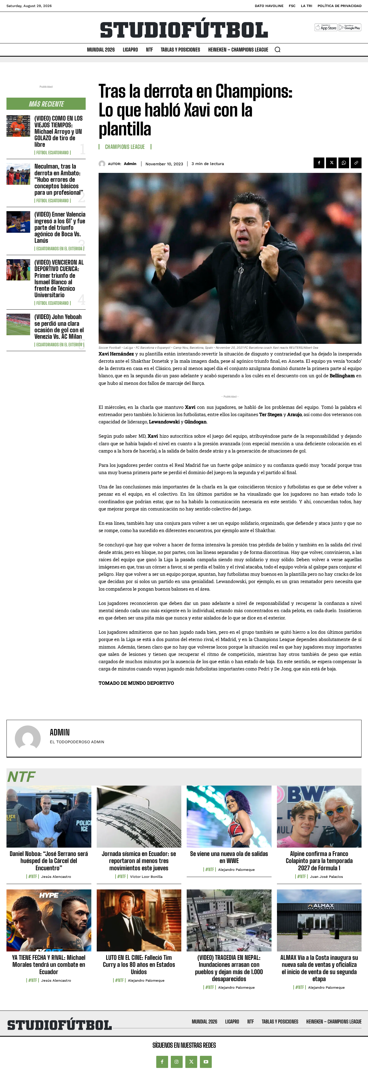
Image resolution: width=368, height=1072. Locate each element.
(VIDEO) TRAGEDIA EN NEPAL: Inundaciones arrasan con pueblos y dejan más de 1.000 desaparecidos (229, 968)
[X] (331, 162)
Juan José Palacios (326, 877)
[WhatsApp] (343, 162)
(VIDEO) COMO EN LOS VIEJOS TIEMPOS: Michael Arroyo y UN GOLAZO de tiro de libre (58, 131)
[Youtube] (206, 1062)
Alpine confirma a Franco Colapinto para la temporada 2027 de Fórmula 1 (319, 861)
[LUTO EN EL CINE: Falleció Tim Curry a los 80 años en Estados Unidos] (139, 923)
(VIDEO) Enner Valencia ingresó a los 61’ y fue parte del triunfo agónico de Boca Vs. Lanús (59, 227)
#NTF (32, 876)
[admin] (103, 163)
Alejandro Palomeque (236, 870)
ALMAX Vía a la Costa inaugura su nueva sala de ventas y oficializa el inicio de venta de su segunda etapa (319, 968)
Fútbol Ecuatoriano (52, 152)
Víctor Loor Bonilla (146, 877)
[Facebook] (319, 162)
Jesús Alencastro (56, 877)
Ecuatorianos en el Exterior (59, 248)
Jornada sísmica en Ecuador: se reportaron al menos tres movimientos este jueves (139, 861)
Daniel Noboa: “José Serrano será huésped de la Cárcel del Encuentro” (49, 861)
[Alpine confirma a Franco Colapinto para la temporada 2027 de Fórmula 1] (319, 820)
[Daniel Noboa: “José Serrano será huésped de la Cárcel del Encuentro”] (48, 820)
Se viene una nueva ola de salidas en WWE (229, 857)
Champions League (125, 146)
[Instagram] (177, 1062)
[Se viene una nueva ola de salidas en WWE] (229, 820)
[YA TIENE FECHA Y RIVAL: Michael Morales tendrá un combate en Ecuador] (48, 923)
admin (130, 163)
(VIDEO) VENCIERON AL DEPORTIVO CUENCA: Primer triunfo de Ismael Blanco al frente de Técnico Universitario (59, 279)
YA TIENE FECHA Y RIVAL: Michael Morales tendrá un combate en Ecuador (48, 964)
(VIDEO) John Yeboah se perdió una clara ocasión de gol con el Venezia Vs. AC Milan (59, 326)
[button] (277, 49)
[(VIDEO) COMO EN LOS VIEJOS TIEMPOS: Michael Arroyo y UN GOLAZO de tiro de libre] (18, 125)
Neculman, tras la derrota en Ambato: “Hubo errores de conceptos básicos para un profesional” (58, 179)
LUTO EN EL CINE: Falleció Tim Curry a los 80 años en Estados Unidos (139, 964)
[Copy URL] (356, 162)
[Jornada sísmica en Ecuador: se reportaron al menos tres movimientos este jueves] (139, 820)
